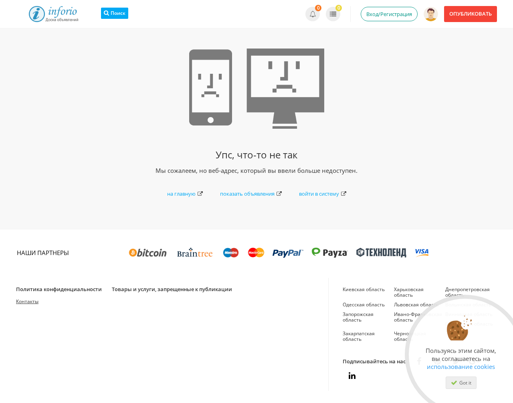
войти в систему (319, 193)
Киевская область (364, 289)
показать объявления (247, 193)
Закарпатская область (359, 336)
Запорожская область (358, 317)
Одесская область (364, 304)
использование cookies (461, 366)
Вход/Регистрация (389, 14)
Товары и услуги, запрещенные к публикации (172, 289)
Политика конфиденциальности (59, 289)
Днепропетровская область (467, 292)
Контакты (27, 301)
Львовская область (416, 304)
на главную (181, 193)
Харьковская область (409, 292)
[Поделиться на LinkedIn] (352, 376)
